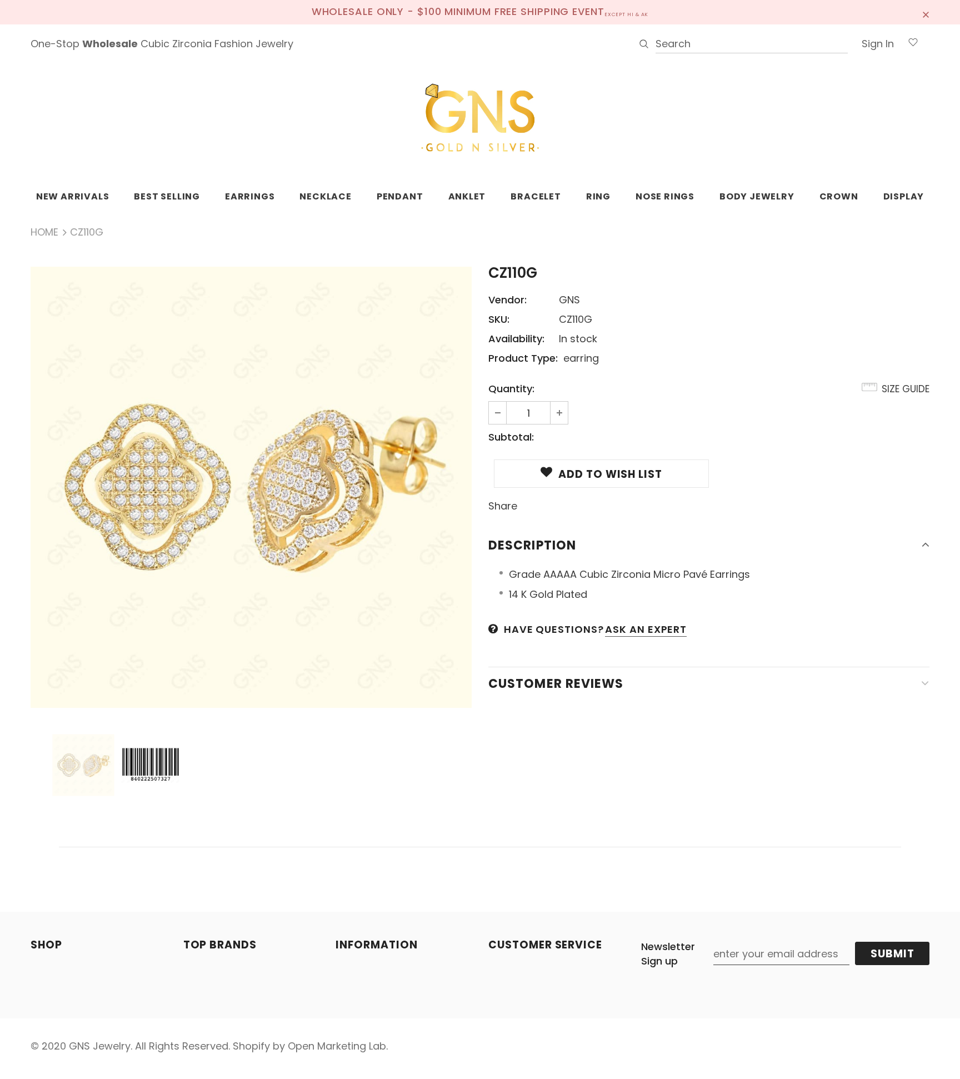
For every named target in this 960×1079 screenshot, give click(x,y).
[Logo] (480, 118)
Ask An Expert (646, 629)
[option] (251, 487)
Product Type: (523, 358)
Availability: (516, 339)
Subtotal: (511, 437)
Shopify (251, 1046)
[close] (925, 12)
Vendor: (507, 300)
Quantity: (511, 389)
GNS (569, 300)
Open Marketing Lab (337, 1046)
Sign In (878, 44)
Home (44, 232)
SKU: (498, 319)
